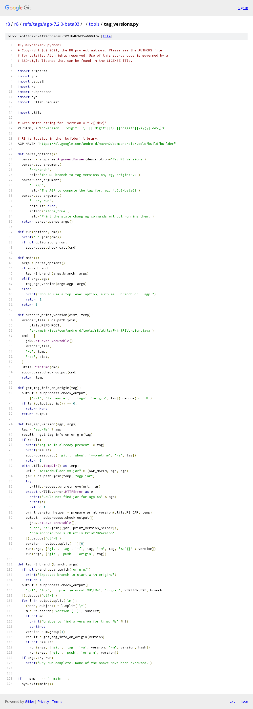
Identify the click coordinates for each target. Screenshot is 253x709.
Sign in (243, 7)
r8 (7, 24)
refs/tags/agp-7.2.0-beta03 (51, 24)
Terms (57, 701)
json (244, 701)
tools (94, 24)
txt (232, 701)
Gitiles (30, 701)
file (107, 36)
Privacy (43, 701)
